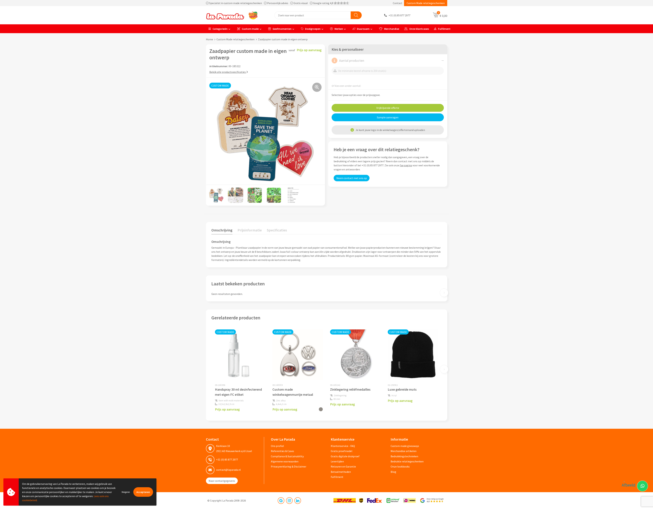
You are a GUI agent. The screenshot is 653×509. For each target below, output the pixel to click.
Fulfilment (444, 28)
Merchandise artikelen (403, 451)
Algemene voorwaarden (284, 461)
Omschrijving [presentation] (221, 230)
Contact (397, 3)
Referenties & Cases (282, 451)
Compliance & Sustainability (287, 456)
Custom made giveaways (405, 446)
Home (209, 39)
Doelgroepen (313, 28)
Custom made (250, 28)
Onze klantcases (419, 28)
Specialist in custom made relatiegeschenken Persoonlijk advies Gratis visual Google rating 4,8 (271, 3)
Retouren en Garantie (343, 466)
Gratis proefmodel (341, 451)
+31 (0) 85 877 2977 (399, 15)
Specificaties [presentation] (277, 230)
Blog (393, 471)
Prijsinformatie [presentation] (250, 230)
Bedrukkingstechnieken (404, 456)
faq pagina (406, 165)
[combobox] (312, 15)
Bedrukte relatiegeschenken (407, 461)
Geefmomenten (282, 28)
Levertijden (337, 461)
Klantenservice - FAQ (343, 446)
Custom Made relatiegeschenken (426, 3)
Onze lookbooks (400, 466)
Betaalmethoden (341, 471)
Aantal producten (349, 60)
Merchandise (391, 28)
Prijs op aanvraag (227, 409)
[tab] (221, 231)
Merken (338, 28)
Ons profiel (277, 446)
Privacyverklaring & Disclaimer (288, 466)
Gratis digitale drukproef (345, 456)
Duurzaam (363, 28)
